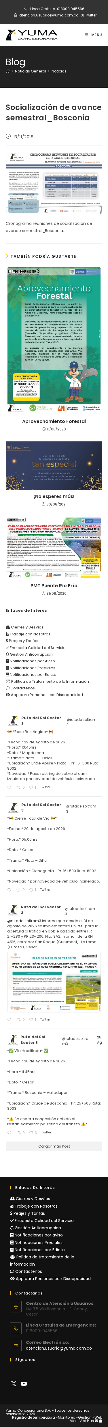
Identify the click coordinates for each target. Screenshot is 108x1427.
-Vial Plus (85, 1420)
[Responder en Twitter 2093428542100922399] (10, 1020)
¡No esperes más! (54, 496)
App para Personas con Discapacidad (46, 694)
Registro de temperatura (33, 1417)
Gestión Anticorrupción (31, 654)
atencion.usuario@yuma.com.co (48, 15)
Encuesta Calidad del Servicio (37, 647)
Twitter (90, 15)
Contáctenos (22, 688)
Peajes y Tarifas (23, 640)
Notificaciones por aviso (38, 1235)
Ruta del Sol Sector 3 (41, 720)
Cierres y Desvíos (26, 627)
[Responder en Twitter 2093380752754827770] (10, 1133)
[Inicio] (8, 71)
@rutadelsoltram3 (81, 722)
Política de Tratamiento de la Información (49, 681)
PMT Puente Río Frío (54, 586)
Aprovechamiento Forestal (54, 421)
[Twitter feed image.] (54, 982)
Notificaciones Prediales (32, 668)
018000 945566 (70, 8)
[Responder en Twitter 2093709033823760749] (10, 890)
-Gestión (84, 1417)
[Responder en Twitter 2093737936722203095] (10, 788)
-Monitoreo (65, 1417)
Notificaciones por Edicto (32, 674)
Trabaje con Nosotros (29, 634)
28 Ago (101, 1040)
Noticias (59, 71)
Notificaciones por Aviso (32, 661)
